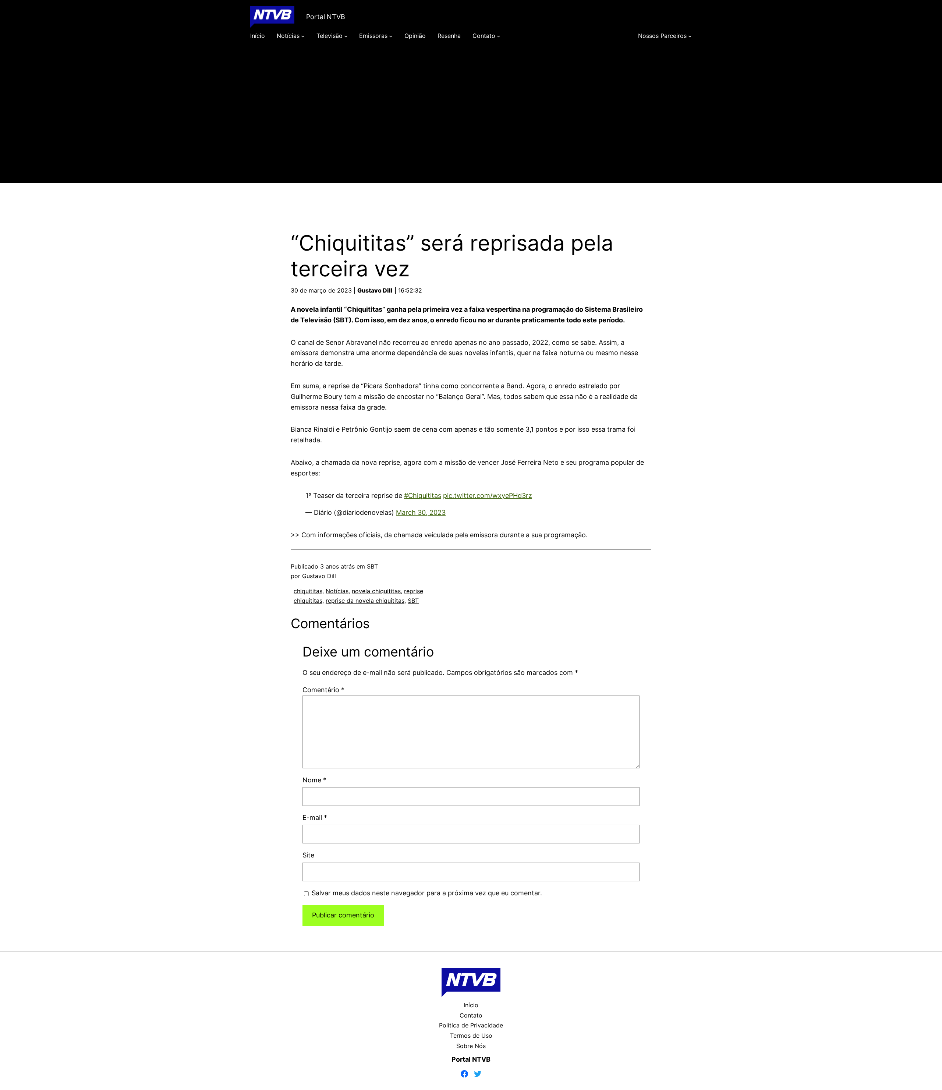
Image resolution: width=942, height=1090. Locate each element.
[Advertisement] (471, 122)
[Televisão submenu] (346, 36)
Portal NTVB (325, 17)
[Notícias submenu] (303, 36)
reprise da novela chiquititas (365, 600)
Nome (314, 780)
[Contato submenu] (498, 36)
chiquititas (308, 591)
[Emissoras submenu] (391, 36)
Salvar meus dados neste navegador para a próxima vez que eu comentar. (427, 893)
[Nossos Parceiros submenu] (690, 36)
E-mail (314, 817)
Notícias (337, 591)
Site (308, 855)
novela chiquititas (376, 591)
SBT (372, 566)
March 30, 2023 (421, 512)
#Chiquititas (422, 495)
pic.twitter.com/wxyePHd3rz (487, 495)
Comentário (323, 690)
